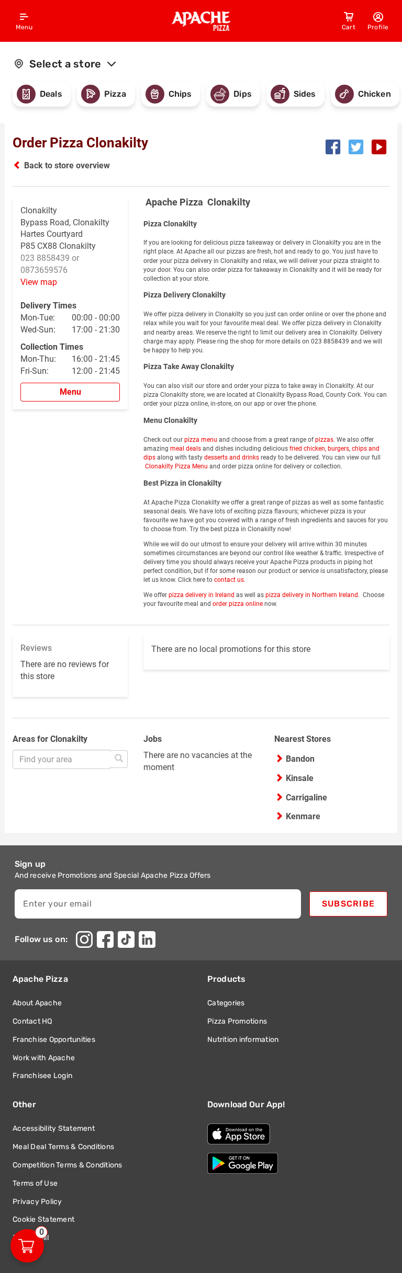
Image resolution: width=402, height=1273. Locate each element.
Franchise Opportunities (54, 1039)
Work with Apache (44, 1057)
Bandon (300, 759)
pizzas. (324, 439)
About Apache (37, 1003)
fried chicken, (307, 448)
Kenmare (303, 816)
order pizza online (238, 603)
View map (38, 282)
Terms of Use (35, 1182)
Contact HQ (32, 1021)
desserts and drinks (231, 457)
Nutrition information (242, 1039)
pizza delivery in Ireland (201, 595)
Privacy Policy (37, 1201)
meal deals (185, 448)
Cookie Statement (43, 1219)
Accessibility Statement (54, 1128)
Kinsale (300, 778)
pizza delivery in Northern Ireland (311, 595)
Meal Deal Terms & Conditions (63, 1146)
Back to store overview (67, 165)
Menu (70, 392)
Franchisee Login (42, 1075)
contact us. (229, 579)
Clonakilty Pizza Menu (175, 466)
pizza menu (200, 439)
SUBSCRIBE (348, 904)
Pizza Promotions (237, 1021)
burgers (338, 448)
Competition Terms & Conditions (67, 1165)
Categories (226, 1003)
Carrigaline (306, 797)
